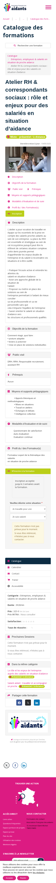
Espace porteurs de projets (14, 828)
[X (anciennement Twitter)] (28, 703)
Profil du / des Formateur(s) (25, 207)
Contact (15, 573)
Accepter (9, 878)
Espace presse (8, 832)
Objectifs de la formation (23, 182)
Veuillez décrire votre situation (25, 503)
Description (17, 176)
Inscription (16, 213)
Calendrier (16, 567)
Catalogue (12, 55)
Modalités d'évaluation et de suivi (27, 201)
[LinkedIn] (37, 703)
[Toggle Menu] (48, 7)
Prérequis (36, 189)
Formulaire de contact (36, 819)
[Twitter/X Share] (6, 765)
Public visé (17, 189)
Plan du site (7, 836)
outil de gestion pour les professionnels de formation (28, 742)
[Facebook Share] (15, 765)
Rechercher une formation (29, 45)
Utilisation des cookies (12, 840)
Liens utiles (7, 819)
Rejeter (23, 878)
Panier (15, 579)
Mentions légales (9, 844)
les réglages (38, 872)
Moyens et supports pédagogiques (28, 195)
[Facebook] (19, 703)
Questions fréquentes (11, 823)
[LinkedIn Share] (24, 765)
